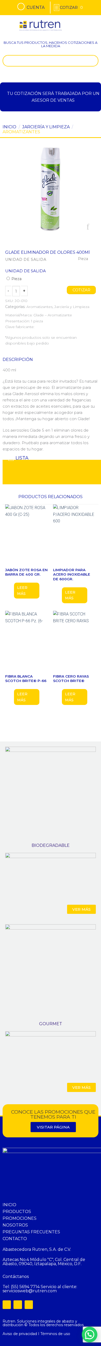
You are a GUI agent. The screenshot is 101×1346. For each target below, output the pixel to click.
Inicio (9, 126)
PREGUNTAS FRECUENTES (31, 1231)
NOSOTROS (15, 1225)
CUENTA (36, 7)
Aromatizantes (21, 131)
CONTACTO (15, 1238)
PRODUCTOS (17, 1211)
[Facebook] (7, 1304)
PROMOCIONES (20, 1218)
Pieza (15, 278)
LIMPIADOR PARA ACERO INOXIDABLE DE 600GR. (71, 574)
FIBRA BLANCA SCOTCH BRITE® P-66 (25, 678)
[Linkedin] (29, 1304)
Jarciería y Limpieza (46, 126)
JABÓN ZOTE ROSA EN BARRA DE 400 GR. (26, 572)
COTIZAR (81, 290)
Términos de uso (55, 1333)
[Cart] (71, 7)
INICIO (9, 1204)
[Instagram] (17, 1304)
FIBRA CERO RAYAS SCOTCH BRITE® (71, 678)
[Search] (93, 61)
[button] (91, 22)
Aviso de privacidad (20, 1333)
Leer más (22, 590)
